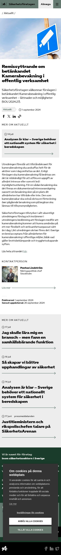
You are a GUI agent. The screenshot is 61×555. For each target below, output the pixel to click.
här (25, 251)
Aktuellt (9, 13)
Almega (46, 4)
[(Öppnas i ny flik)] (3, 116)
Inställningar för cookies (30, 512)
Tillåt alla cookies (30, 530)
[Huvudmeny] (57, 4)
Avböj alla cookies (30, 521)
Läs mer (13, 504)
